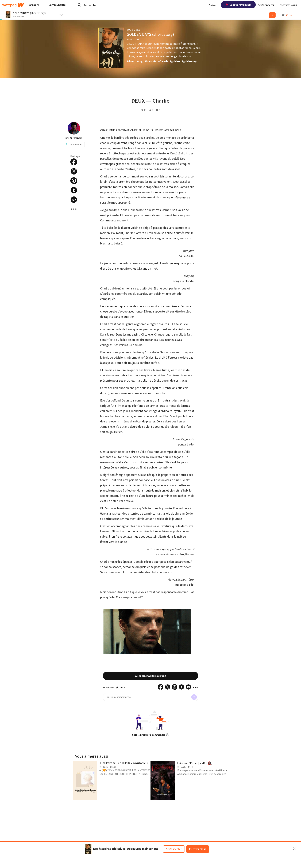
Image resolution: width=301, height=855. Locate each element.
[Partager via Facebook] (73, 161)
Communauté (57, 4)
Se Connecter (174, 849)
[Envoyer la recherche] (79, 5)
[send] (194, 697)
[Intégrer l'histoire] (73, 199)
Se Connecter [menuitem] (266, 5)
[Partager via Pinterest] (73, 180)
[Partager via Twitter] (73, 171)
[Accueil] (13, 5)
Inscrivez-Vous (197, 849)
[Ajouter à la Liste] (272, 15)
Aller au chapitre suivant (150, 676)
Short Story (133, 39)
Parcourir (34, 4)
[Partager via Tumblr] (73, 190)
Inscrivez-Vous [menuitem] (288, 5)
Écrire (212, 5)
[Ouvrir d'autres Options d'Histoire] (73, 209)
